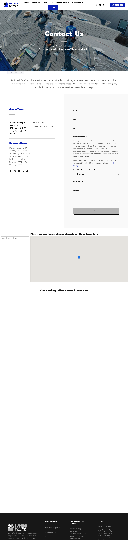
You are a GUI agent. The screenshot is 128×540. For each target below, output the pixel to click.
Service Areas (62, 2)
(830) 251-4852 (75, 539)
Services (47, 2)
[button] (36, 2)
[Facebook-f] (90, 5)
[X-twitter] (96, 5)
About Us (35, 2)
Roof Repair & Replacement (50, 534)
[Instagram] (93, 5)
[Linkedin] (103, 5)
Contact (53, 7)
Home (26, 2)
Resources (76, 2)
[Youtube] (100, 5)
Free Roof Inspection (53, 527)
